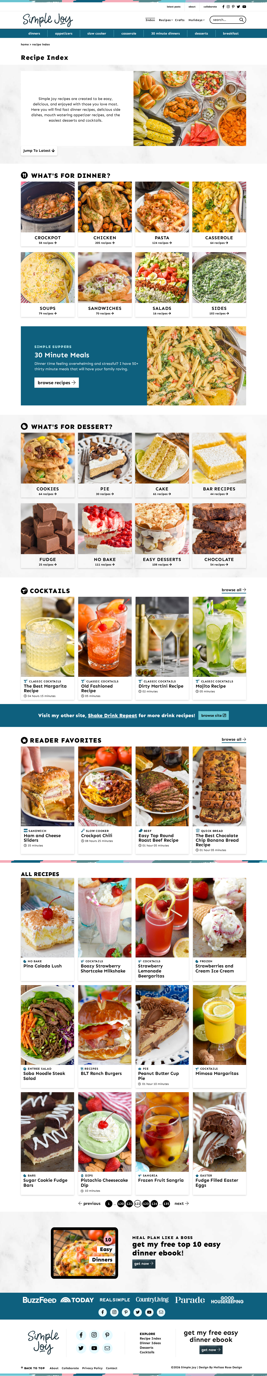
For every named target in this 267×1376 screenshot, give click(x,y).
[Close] (201, 648)
